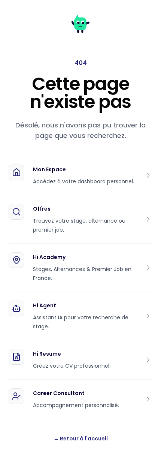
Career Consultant (59, 393)
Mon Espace (49, 169)
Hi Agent (44, 305)
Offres (42, 209)
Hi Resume (47, 354)
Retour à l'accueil (81, 438)
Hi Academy (49, 257)
